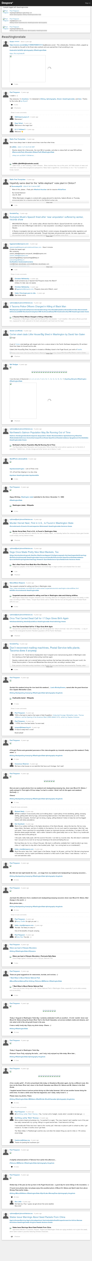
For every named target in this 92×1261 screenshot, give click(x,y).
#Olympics (32, 951)
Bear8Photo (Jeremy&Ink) (18, 459)
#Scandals (28, 152)
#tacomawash (82, 310)
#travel (12, 14)
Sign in (87, 3)
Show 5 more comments (19, 915)
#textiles (34, 555)
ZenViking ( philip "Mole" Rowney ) (27, 1114)
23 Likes (16, 880)
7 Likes (16, 84)
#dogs (12, 555)
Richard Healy (20, 811)
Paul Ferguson (14, 11)
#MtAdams (32, 1099)
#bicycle (74, 379)
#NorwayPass (53, 1193)
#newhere (25, 99)
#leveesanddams (57, 436)
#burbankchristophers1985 (32, 312)
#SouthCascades (50, 1099)
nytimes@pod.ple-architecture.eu (21, 303)
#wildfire (13, 590)
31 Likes (16, 802)
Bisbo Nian (19, 937)
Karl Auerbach (20, 824)
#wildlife (20, 50)
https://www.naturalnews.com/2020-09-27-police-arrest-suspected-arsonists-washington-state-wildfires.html (44, 588)
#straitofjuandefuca (30, 621)
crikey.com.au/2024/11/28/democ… (23, 155)
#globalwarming (69, 436)
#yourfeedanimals (62, 559)
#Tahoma (38, 981)
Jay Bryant (23, 101)
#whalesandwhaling (16, 621)
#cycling (68, 379)
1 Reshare (17, 356)
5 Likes (16, 669)
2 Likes (16, 479)
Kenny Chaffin (20, 921)
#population (42, 436)
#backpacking (20, 693)
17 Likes (16, 704)
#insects (24, 526)
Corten (18, 344)
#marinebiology (55, 621)
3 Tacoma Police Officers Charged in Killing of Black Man (38, 306)
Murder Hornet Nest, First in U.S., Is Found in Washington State (41, 523)
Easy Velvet (19, 123)
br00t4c (13, 147)
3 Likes (16, 606)
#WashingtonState (40, 50)
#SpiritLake (44, 1193)
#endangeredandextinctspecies (26, 436)
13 (53, 379)
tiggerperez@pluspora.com (19, 244)
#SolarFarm (62, 189)
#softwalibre (14, 262)
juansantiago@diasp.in (17, 260)
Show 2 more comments (19, 112)
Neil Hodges (14, 364)
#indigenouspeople (58, 555)
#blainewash (43, 526)
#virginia (33, 1222)
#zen (39, 14)
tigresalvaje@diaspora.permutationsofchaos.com (25, 247)
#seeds (38, 1222)
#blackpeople (14, 310)
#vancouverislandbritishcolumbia (51, 557)
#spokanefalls (34, 475)
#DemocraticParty (18, 152)
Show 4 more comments (19, 274)
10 (46, 379)
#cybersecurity (23, 22)
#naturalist (13, 50)
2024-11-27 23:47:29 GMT (26, 147)
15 (58, 379)
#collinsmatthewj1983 (49, 312)
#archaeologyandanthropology (75, 555)
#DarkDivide (40, 1099)
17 (63, 379)
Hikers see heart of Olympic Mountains (23, 948)
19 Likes (16, 1032)
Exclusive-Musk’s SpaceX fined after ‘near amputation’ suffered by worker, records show (47, 218)
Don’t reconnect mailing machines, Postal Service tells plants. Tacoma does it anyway (45, 649)
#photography (18, 14)
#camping (28, 693)
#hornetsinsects (15, 526)
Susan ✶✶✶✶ (14, 41)
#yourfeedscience (50, 559)
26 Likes (16, 910)
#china (73, 1220)
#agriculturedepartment (34, 1220)
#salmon (13, 436)
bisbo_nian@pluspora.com (24, 849)
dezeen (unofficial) (16, 331)
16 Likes (16, 1167)
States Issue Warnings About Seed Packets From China (37, 1217)
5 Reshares (17, 108)
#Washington (81, 379)
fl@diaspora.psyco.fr (22, 117)
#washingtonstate (32, 14)
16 (60, 379)
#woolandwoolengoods (22, 555)
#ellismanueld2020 (16, 312)
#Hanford (37, 189)
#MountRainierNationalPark (19, 981)
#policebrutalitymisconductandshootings (33, 310)
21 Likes (16, 759)
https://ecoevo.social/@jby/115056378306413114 (26, 45)
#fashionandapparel (44, 555)
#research (40, 559)
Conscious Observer (22, 764)
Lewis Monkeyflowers (57, 687)
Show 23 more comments (19, 807)
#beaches (78, 436)
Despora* (7, 3)
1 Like (15, 205)
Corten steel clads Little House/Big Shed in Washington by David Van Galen (47, 334)
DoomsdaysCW (16, 186)
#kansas (79, 1220)
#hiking (25, 14)
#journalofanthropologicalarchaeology (23, 559)
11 (48, 379)
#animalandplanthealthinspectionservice (57, 1220)
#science (64, 526)
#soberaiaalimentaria (26, 262)
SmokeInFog (14, 213)
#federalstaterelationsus (18, 438)
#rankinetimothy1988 (64, 312)
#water (49, 436)
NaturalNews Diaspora (17, 583)
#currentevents (21, 590)
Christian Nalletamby (22, 278)
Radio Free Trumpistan (17, 139)
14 (56, 379)
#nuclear (44, 189)
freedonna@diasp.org (22, 1140)
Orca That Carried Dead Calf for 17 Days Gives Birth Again (39, 618)
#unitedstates (83, 438)
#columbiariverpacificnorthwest (37, 438)
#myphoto (59, 693)
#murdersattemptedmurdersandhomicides (62, 310)
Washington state (27, 497)
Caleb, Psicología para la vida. (25, 293)
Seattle (79, 349)
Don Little (18, 1201)
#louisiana (13, 1222)
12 (51, 379)
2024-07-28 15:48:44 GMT (31, 186)
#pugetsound (74, 438)
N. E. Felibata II (20, 129)
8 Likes (16, 105)
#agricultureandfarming (18, 1220)
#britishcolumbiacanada (18, 557)
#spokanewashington (17, 469)
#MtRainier (45, 981)
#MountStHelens (21, 1193)
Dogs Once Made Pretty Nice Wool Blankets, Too (34, 552)
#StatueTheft (37, 152)
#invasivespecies (33, 526)
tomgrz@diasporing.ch (23, 727)
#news (87, 312)
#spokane (13, 475)
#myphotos (71, 1099)
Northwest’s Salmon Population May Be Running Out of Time (40, 432)
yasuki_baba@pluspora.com (19, 255)
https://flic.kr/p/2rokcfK (17, 53)
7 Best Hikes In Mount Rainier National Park (25, 978)
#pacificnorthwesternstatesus (59, 438)
